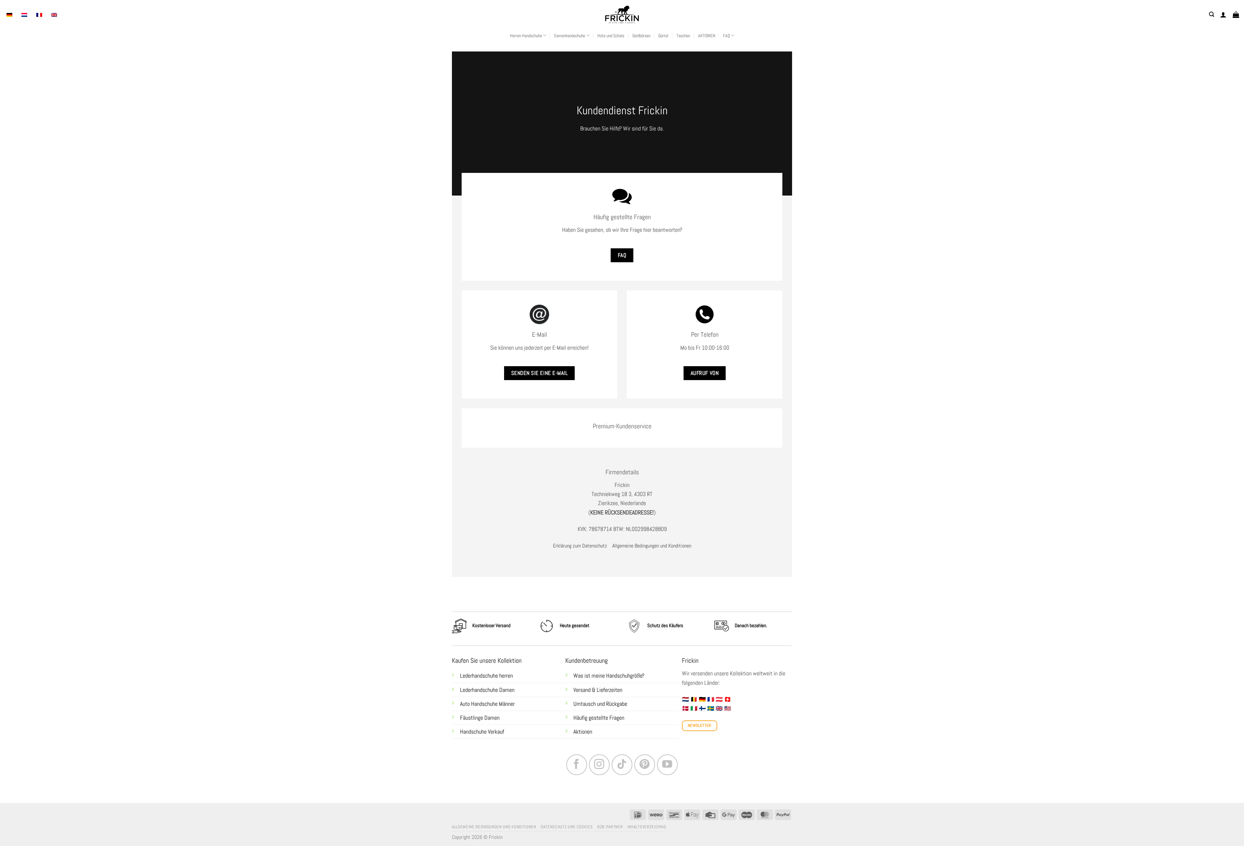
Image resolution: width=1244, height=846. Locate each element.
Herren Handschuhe (526, 36)
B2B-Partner (610, 826)
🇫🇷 (710, 699)
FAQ (726, 36)
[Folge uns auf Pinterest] (644, 764)
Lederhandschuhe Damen (487, 690)
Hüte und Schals (610, 36)
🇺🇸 (727, 708)
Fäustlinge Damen (480, 717)
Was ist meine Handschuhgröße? (608, 675)
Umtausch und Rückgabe (600, 703)
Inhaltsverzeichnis (647, 826)
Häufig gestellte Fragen (598, 717)
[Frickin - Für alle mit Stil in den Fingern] (622, 14)
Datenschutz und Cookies (567, 826)
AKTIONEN (706, 36)
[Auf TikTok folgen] (622, 764)
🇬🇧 (719, 708)
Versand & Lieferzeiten (597, 690)
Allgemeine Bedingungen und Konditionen (651, 545)
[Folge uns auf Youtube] (667, 764)
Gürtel (663, 36)
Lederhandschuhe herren (486, 675)
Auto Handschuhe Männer (487, 703)
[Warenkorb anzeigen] (1236, 14)
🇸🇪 (710, 708)
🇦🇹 (719, 699)
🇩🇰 (685, 708)
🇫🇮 (702, 708)
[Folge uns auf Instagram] (599, 764)
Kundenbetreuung (586, 661)
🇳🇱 (685, 699)
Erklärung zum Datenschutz (580, 545)
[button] (1211, 14)
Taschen (683, 36)
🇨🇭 (727, 699)
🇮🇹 (693, 708)
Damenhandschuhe (569, 36)
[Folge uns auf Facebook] (576, 764)
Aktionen (582, 731)
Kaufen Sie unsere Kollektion (487, 661)
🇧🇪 (693, 699)
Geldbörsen (641, 36)
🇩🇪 (702, 699)
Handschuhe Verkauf (482, 731)
